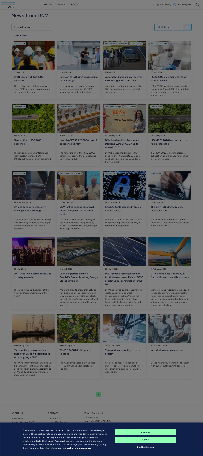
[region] (101, 439)
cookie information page (79, 448)
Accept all (145, 432)
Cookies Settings (145, 447)
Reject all (145, 439)
